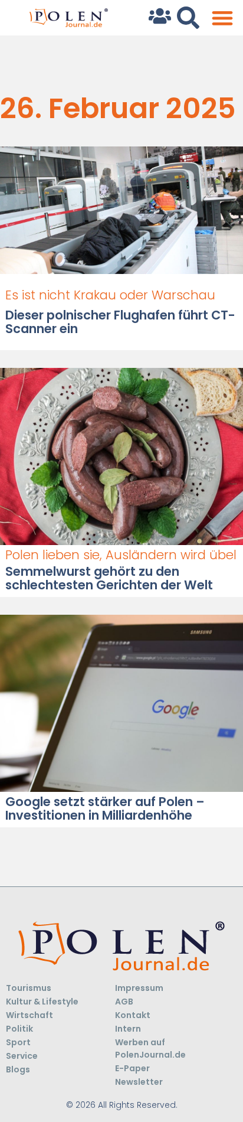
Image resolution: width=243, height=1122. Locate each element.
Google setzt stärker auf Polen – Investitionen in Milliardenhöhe (105, 808)
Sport (18, 1042)
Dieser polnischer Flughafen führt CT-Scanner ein (120, 321)
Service (22, 1056)
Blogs (18, 1069)
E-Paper (132, 1068)
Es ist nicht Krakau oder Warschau (110, 295)
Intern (128, 1029)
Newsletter (139, 1082)
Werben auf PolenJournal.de (150, 1048)
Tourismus (28, 988)
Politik (19, 1029)
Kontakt (132, 1015)
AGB (124, 1001)
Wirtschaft (29, 1015)
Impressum (139, 988)
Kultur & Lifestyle (42, 1001)
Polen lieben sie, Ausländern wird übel (121, 554)
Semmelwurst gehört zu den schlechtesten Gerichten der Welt (109, 578)
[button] (222, 18)
